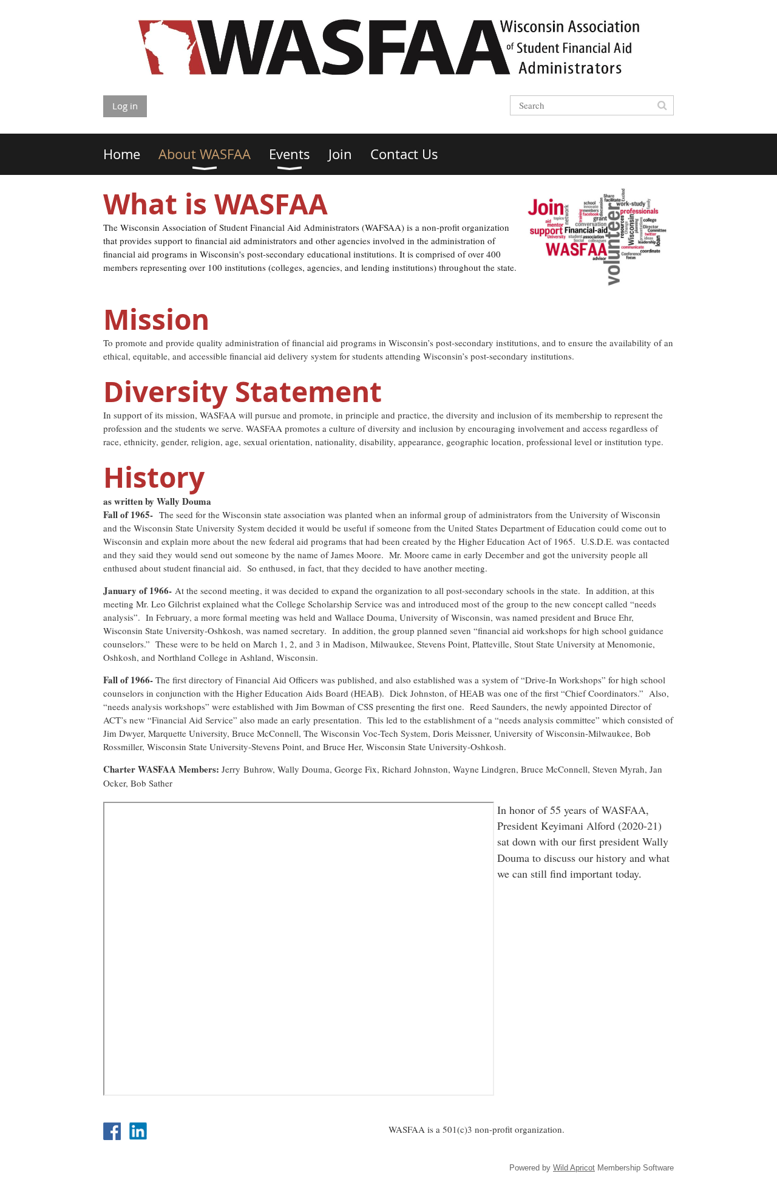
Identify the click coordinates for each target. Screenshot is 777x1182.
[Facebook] (112, 1131)
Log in (125, 106)
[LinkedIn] (138, 1131)
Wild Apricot (574, 1167)
